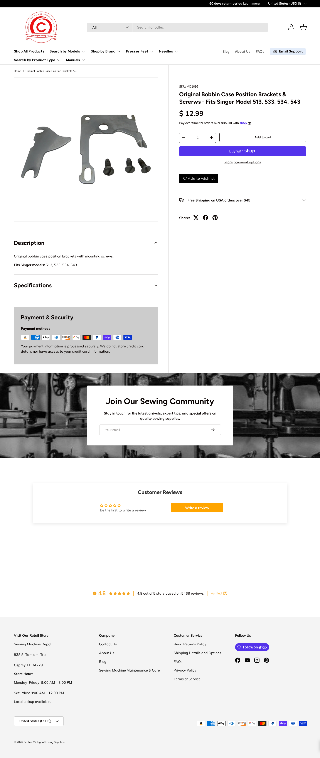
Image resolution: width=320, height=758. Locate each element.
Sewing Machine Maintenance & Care (129, 670)
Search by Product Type (34, 60)
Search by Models (65, 51)
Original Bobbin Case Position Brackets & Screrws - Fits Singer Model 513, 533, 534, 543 (51, 71)
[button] (303, 27)
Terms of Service (187, 679)
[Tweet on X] (196, 217)
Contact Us (108, 644)
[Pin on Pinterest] (215, 217)
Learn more (57, 3)
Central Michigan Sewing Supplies (44, 742)
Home (17, 71)
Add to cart (262, 137)
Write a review (197, 508)
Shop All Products (29, 51)
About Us (243, 51)
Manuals (73, 60)
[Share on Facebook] (205, 217)
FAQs (260, 51)
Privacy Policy (185, 670)
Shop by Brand (103, 51)
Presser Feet (137, 51)
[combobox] (177, 27)
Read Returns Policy (190, 644)
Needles (166, 51)
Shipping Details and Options (197, 653)
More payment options (242, 162)
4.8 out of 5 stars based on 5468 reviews (170, 593)
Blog (226, 51)
